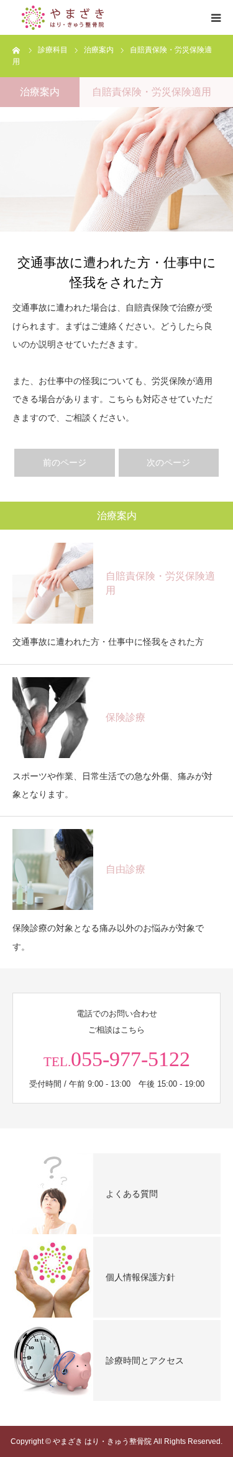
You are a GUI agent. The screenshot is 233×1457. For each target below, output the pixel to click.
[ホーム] (16, 49)
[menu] (215, 17)
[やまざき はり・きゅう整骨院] (87, 17)
